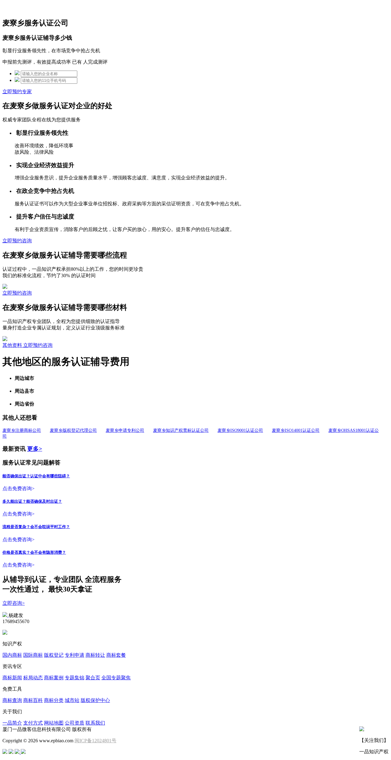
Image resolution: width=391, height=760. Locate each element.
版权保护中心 (95, 700)
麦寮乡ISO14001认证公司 (296, 430)
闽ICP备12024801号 (95, 740)
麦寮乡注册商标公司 (21, 430)
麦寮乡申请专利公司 (125, 430)
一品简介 (12, 722)
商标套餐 (116, 655)
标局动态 (33, 677)
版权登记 (54, 655)
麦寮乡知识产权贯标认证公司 (181, 430)
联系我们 (95, 722)
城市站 (72, 700)
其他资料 (12, 345)
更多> (34, 449)
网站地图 (54, 722)
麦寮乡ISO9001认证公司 (240, 430)
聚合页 (93, 677)
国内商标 (12, 655)
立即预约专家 (17, 91)
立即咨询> (13, 603)
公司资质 (74, 722)
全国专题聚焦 (116, 677)
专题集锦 (74, 677)
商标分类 (54, 700)
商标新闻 (12, 677)
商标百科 (33, 700)
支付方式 (33, 722)
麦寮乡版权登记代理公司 (73, 430)
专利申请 (74, 655)
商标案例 (54, 677)
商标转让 (95, 655)
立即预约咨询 (17, 240)
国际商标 (33, 655)
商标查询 (12, 700)
